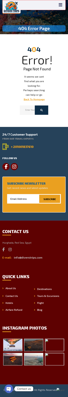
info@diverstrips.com (28, 257)
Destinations (44, 288)
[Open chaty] (9, 389)
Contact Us (12, 295)
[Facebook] (3, 249)
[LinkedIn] (17, 249)
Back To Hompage (34, 99)
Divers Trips (26, 389)
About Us (11, 288)
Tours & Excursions (48, 295)
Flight (40, 302)
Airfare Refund (14, 309)
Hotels (9, 302)
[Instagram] (10, 249)
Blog (39, 309)
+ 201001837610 (22, 147)
